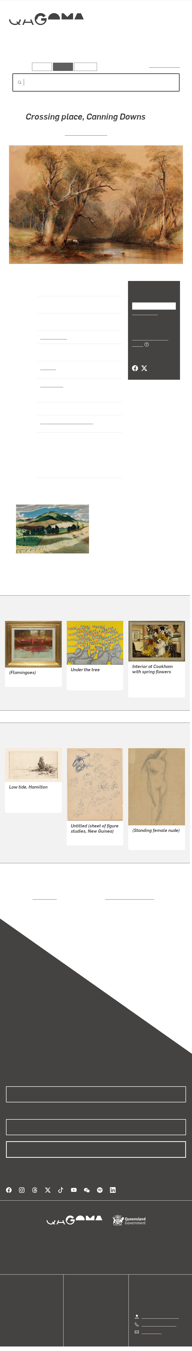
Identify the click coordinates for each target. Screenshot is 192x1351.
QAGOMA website (22, 1290)
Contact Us (151, 1319)
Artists (47, 55)
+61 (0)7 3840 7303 (159, 1311)
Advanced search (165, 65)
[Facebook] (135, 363)
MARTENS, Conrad (86, 133)
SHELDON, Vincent (25, 793)
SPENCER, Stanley (148, 678)
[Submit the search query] (15, 82)
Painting (47, 367)
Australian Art (53, 337)
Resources (84, 66)
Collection (46, 35)
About (11, 1308)
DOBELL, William (86, 831)
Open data (15, 1284)
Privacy (84, 1341)
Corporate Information (143, 1341)
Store (10, 1296)
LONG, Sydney (21, 673)
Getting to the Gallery (160, 1304)
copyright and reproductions (108, 891)
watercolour (51, 385)
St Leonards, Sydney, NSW (64, 421)
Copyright (107, 1341)
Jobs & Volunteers (54, 1341)
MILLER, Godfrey (147, 836)
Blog (10, 1302)
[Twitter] (144, 363)
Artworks (22, 55)
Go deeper (73, 55)
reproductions (24, 891)
